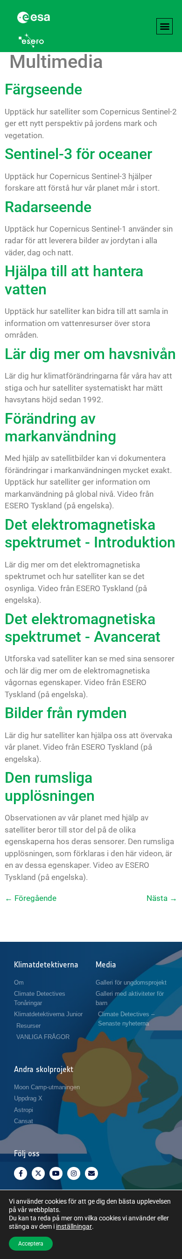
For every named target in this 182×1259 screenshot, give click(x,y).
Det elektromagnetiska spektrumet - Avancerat (83, 628)
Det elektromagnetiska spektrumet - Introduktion (90, 533)
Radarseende (48, 207)
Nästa (162, 898)
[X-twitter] (38, 1173)
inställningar (74, 1226)
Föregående (30, 898)
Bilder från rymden (66, 713)
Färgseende (43, 89)
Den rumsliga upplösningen (50, 786)
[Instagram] (73, 1173)
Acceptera (30, 1243)
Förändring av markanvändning (60, 427)
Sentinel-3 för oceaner (78, 154)
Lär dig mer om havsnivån (90, 354)
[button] (164, 26)
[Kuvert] (91, 1173)
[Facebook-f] (20, 1173)
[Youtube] (56, 1173)
